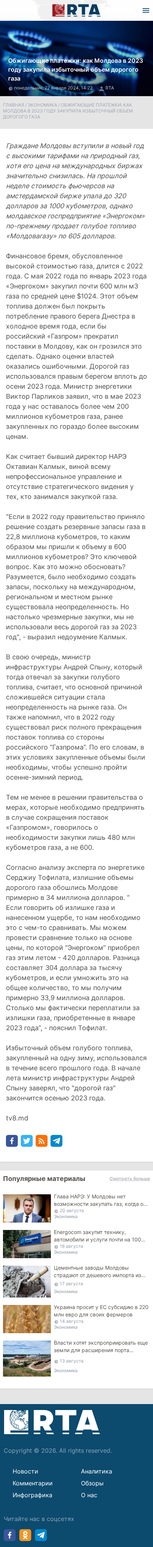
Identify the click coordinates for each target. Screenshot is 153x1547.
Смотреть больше (130, 1178)
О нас (89, 1495)
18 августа (71, 1246)
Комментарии (33, 1483)
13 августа (72, 1361)
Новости (25, 1471)
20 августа (72, 1210)
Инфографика (32, 1495)
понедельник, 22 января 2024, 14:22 (54, 88)
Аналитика (96, 1471)
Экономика (42, 105)
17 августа (71, 1283)
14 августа (72, 1321)
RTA (109, 88)
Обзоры (92, 1483)
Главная (13, 105)
